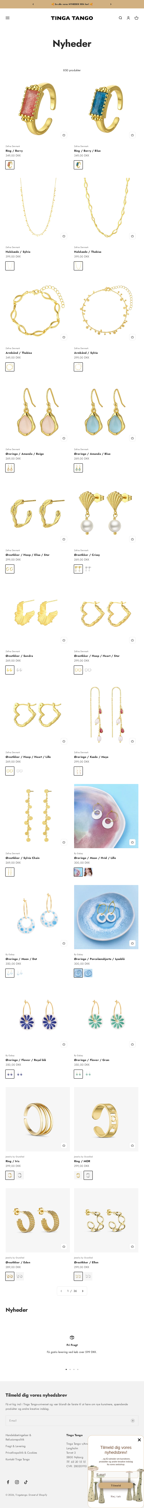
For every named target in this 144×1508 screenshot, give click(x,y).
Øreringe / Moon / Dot (21, 959)
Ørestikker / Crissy (87, 555)
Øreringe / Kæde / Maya (91, 757)
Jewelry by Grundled (15, 1156)
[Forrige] (33, 4)
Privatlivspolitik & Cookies (21, 1453)
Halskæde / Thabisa (87, 252)
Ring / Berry (14, 151)
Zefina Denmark (13, 146)
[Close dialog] (139, 1440)
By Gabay (78, 853)
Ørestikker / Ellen (86, 1262)
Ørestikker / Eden (18, 1262)
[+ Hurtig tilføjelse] (64, 135)
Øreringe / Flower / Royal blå (26, 1060)
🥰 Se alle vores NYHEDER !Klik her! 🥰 (72, 4)
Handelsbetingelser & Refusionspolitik (18, 1437)
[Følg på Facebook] (8, 1482)
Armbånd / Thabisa (19, 353)
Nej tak (116, 1496)
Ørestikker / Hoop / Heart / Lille (28, 757)
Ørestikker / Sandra (19, 656)
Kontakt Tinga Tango (18, 1459)
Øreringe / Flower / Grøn (91, 1060)
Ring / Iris (12, 1161)
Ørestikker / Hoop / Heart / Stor (97, 656)
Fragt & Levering (16, 1446)
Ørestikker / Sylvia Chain (23, 858)
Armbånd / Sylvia (86, 353)
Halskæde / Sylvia (18, 252)
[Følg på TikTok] (26, 1482)
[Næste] (111, 4)
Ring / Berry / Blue (87, 151)
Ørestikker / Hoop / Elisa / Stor (28, 555)
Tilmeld (116, 1485)
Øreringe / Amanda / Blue (92, 454)
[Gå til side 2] (82, 1291)
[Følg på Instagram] (17, 1482)
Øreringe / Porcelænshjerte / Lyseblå (99, 959)
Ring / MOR (82, 1161)
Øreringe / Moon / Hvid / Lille (95, 858)
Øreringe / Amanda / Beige (25, 454)
